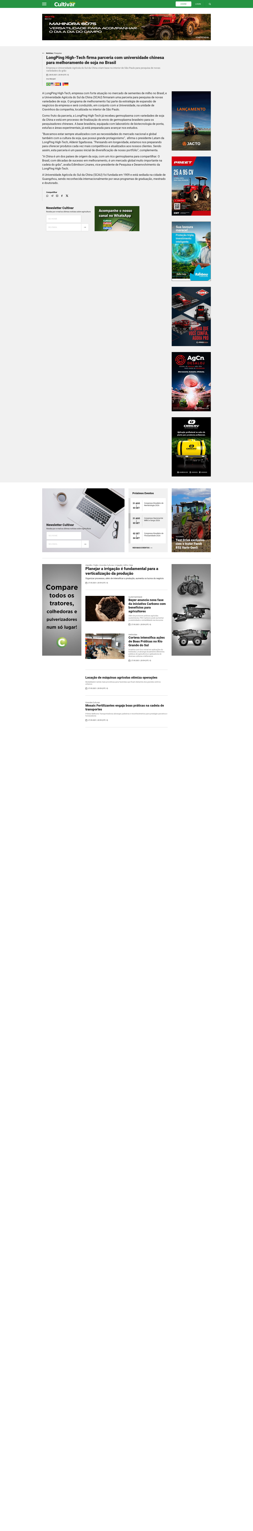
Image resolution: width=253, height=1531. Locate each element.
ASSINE (183, 4)
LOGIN (198, 4)
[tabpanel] (126, 27)
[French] (62, 84)
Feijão (95, 565)
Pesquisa (58, 53)
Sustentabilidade (135, 597)
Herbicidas (132, 634)
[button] (44, 4)
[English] (53, 84)
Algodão (88, 565)
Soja (131, 565)
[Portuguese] (48, 84)
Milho (126, 565)
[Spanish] (57, 84)
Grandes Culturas (106, 565)
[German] (66, 84)
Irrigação (118, 565)
